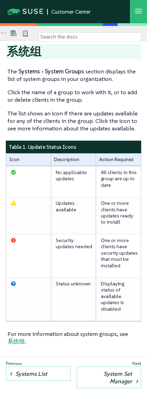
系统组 (16, 341)
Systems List (31, 374)
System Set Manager (118, 377)
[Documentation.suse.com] (5, 33)
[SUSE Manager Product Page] (13, 33)
